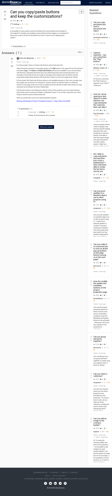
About (65, 472)
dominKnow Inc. (41, 472)
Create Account (95, 3)
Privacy (47, 475)
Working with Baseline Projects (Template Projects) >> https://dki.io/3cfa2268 (43, 101)
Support (55, 472)
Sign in (107, 3)
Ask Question (53, 3)
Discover (28, 3)
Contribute (40, 3)
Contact (74, 472)
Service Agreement (59, 475)
